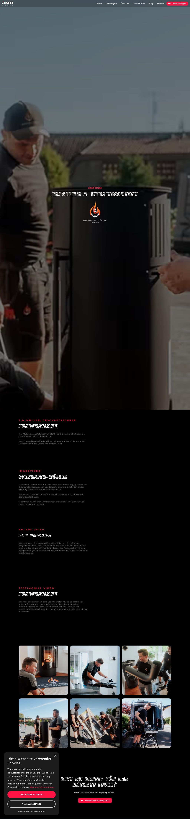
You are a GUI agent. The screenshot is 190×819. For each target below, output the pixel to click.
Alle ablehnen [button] (31, 804)
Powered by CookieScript (31, 811)
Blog (151, 3)
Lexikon (160, 3)
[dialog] (31, 783)
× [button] (55, 756)
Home (99, 3)
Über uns (125, 3)
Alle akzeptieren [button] (31, 794)
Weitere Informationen (42, 787)
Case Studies (139, 3)
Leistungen (111, 3)
